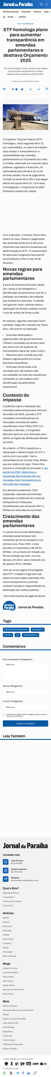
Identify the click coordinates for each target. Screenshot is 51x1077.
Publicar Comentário (25, 724)
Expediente (8, 1032)
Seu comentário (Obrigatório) (17, 659)
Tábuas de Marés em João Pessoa (18, 1010)
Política (37, 12)
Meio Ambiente (9, 956)
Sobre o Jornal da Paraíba (14, 1019)
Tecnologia (7, 952)
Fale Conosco (9, 1040)
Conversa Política (10, 973)
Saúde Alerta (8, 985)
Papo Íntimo (8, 994)
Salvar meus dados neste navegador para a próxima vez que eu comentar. (27, 715)
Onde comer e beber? (12, 901)
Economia (7, 926)
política (22, 17)
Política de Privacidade (13, 1044)
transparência (30, 635)
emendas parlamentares (16, 630)
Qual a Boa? (8, 939)
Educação (7, 931)
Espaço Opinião (10, 1049)
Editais (6, 1015)
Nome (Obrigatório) (13, 686)
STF (17, 635)
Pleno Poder (8, 977)
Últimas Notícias (11, 12)
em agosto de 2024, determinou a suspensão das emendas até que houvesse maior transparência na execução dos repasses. (25, 476)
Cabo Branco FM (10, 1023)
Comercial (7, 1036)
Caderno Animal (10, 968)
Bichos (6, 918)
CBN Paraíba (8, 1027)
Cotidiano (7, 943)
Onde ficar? (8, 906)
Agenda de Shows (11, 893)
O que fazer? (8, 897)
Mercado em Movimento (13, 990)
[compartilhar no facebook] (23, 1073)
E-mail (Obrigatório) (13, 701)
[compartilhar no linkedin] (28, 1073)
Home (10, 17)
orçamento (37, 630)
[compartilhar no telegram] (17, 1073)
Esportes (26, 12)
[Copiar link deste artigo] (35, 1073)
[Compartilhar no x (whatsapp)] (10, 1073)
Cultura (6, 922)
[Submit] (41, 4)
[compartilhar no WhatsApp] (4, 1073)
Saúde (6, 948)
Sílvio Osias (8, 981)
